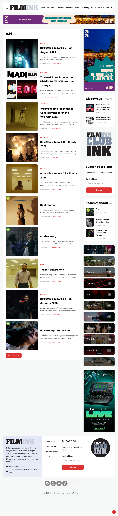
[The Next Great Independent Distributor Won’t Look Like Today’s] (22, 84)
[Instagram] (53, 483)
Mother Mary (48, 236)
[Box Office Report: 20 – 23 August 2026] (22, 53)
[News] (99, 317)
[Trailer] (99, 361)
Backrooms (47, 205)
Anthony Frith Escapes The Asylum (101, 232)
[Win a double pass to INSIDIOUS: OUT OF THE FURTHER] (90, 108)
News (42, 265)
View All (108, 99)
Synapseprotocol (10, 498)
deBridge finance (18, 501)
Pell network (22, 498)
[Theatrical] (99, 350)
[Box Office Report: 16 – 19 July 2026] (22, 147)
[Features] (99, 272)
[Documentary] (99, 261)
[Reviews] (99, 328)
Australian (44, 104)
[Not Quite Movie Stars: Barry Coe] (90, 222)
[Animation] (99, 249)
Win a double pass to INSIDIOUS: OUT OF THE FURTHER (103, 107)
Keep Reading (56, 64)
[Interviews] (99, 305)
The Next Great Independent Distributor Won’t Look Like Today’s (57, 81)
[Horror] (99, 294)
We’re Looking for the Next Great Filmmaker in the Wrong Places (56, 113)
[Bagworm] (90, 212)
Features (43, 72)
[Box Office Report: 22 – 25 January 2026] (22, 304)
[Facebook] (47, 483)
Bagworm (100, 209)
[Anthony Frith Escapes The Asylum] (90, 233)
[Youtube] (59, 483)
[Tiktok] (65, 483)
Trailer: (52, 269)
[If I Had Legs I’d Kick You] (22, 335)
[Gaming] (99, 283)
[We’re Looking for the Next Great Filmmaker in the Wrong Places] (22, 116)
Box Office (44, 43)
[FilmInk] (24, 7)
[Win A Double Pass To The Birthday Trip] (90, 120)
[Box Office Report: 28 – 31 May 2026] (22, 178)
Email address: (91, 179)
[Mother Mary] (22, 241)
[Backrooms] (22, 210)
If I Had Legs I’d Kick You (55, 330)
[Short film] (99, 339)
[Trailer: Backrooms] (22, 273)
